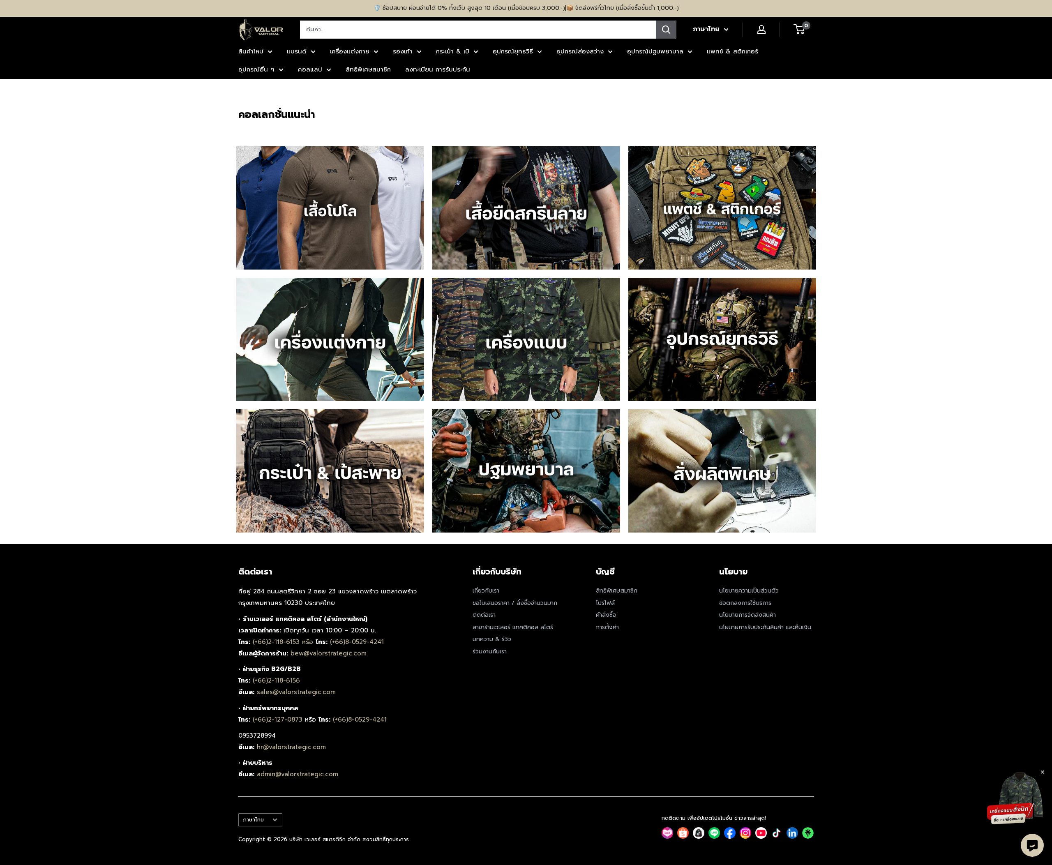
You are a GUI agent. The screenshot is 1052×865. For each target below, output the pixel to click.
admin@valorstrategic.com (297, 774)
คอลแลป (310, 69)
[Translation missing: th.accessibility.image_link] (330, 208)
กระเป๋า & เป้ (452, 51)
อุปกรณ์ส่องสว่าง (580, 51)
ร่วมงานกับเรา (490, 651)
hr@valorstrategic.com (291, 747)
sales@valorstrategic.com (296, 692)
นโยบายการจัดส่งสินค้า (747, 615)
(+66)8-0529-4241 (357, 641)
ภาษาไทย (253, 819)
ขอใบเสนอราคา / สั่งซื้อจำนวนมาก (515, 603)
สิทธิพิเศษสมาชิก (368, 69)
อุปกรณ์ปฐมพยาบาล (655, 51)
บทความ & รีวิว (492, 639)
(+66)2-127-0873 (279, 719)
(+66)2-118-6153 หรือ (284, 641)
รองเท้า (403, 51)
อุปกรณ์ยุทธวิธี (513, 51)
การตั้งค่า (607, 627)
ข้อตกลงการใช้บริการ (745, 603)
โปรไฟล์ (605, 603)
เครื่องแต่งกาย (349, 51)
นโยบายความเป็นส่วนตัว (749, 590)
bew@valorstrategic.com (329, 653)
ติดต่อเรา (484, 615)
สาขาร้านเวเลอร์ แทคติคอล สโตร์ (513, 627)
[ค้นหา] (666, 30)
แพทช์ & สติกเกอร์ (732, 51)
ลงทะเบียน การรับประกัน (437, 69)
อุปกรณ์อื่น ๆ (256, 69)
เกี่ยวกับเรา (486, 590)
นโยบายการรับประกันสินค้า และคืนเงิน (765, 627)
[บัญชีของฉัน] (761, 29)
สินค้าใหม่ (250, 51)
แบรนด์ (297, 51)
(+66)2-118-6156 (276, 680)
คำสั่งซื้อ (606, 615)
